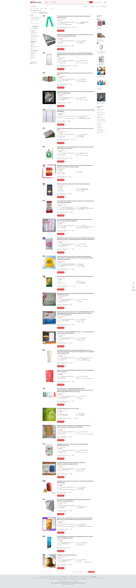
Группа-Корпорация (35, 36)
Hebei (32, 56)
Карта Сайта (82, 576)
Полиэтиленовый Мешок (101, 120)
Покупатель (85, 6)
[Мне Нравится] (93, 576)
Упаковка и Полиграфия (35, 17)
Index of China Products (74, 579)
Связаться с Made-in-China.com (74, 576)
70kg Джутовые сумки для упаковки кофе (66, 555)
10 (45, 571)
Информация (87, 576)
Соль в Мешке (99, 125)
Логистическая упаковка (35, 18)
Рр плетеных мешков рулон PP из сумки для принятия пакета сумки (101, 77)
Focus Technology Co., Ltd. (67, 581)
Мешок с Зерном (100, 117)
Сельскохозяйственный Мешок (56, 4)
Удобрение (99, 124)
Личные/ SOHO (34, 39)
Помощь (92, 6)
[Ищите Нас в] (95, 576)
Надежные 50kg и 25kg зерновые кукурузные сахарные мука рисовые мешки (75, 276)
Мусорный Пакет (100, 129)
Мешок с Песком (100, 127)
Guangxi (33, 57)
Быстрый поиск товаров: (47, 4)
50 (50, 571)
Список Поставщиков (43, 12)
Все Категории (33, 6)
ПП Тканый (64, 4)
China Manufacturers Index (66, 579)
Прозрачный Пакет (100, 132)
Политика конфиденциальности (64, 576)
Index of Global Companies (83, 579)
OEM (33, 45)
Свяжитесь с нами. (34, 63)
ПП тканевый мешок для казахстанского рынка (68, 408)
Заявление (45, 576)
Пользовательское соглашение (53, 576)
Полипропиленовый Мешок (70, 4)
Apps (97, 6)
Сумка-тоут (99, 122)
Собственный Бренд (35, 46)
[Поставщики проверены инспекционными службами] (35, 26)
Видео (44, 15)
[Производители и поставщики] (35, 2)
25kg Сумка (99, 115)
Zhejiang (33, 53)
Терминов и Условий (70, 584)
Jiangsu (33, 54)
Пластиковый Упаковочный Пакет (81, 4)
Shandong (34, 51)
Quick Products (59, 579)
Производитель (35, 34)
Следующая (91, 571)
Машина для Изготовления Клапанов (103, 130)
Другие (33, 37)
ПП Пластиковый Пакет (101, 119)
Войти (105, 2)
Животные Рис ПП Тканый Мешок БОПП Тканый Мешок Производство (73, 183)
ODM (33, 43)
